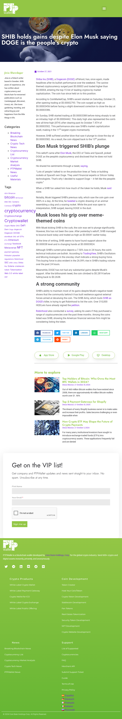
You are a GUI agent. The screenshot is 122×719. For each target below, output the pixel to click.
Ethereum (13, 240)
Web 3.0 (8, 273)
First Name (17, 486)
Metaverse (10, 247)
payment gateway (11, 252)
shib (11, 263)
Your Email (17, 497)
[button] (104, 8)
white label (18, 273)
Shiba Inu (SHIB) (44, 79)
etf (18, 237)
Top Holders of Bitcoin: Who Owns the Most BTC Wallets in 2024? (88, 380)
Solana (11, 266)
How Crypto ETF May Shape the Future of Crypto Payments (87, 423)
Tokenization (16, 269)
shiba (15, 263)
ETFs (22, 237)
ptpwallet (16, 255)
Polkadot (8, 255)
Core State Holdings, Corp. (57, 555)
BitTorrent (19, 198)
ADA (6, 193)
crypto (16, 205)
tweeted (71, 201)
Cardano (15, 202)
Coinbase (8, 206)
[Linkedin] (21, 567)
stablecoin (19, 266)
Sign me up (19, 524)
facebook (16, 243)
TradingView (89, 253)
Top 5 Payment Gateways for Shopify (84, 402)
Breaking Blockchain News (16, 136)
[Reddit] (36, 567)
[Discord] (28, 567)
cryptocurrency (20, 210)
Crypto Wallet (9, 226)
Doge (11, 229)
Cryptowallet (16, 220)
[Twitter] (6, 567)
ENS (14, 237)
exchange (8, 244)
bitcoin (9, 197)
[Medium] (43, 567)
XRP (6, 277)
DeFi (23, 225)
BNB (6, 202)
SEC (6, 262)
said (109, 188)
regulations (9, 259)
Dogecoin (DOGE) (12, 233)
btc (9, 202)
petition (75, 305)
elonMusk (8, 237)
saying (83, 166)
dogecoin (18, 229)
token (6, 270)
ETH (6, 240)
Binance (11, 193)
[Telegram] (13, 567)
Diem (6, 229)
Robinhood (18, 259)
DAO (18, 226)
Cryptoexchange (13, 216)
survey (70, 311)
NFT (20, 247)
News (15, 642)
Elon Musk (65, 153)
